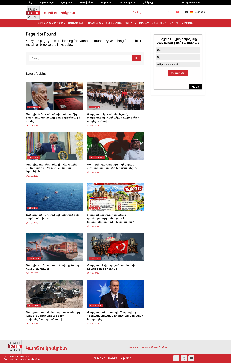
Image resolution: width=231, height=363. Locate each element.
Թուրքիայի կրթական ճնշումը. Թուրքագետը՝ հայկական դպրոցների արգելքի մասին (113, 117)
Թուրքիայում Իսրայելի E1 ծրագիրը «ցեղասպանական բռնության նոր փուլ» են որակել (115, 315)
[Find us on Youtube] (191, 358)
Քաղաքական (95, 22)
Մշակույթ (159, 22)
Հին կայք (147, 2)
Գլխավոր (94, 107)
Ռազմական (75, 22)
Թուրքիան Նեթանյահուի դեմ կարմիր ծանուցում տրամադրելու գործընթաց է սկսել (53, 117)
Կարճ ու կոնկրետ (149, 346)
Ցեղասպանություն (51, 22)
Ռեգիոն (130, 22)
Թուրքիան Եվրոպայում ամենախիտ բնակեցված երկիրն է (112, 267)
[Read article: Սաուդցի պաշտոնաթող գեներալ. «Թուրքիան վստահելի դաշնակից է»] (115, 146)
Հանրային (67, 2)
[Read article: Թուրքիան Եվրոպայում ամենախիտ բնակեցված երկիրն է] (115, 247)
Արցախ (144, 22)
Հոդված (187, 22)
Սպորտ (174, 22)
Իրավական (87, 2)
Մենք (29, 2)
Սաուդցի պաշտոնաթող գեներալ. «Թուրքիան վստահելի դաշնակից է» (112, 166)
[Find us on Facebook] (176, 358)
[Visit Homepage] (33, 11)
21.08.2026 (94, 172)
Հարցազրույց (127, 2)
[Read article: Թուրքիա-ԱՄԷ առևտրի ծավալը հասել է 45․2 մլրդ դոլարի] (54, 247)
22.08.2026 (33, 125)
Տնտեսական (114, 22)
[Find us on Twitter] (184, 358)
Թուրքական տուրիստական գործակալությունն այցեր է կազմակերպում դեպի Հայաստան (111, 218)
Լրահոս (132, 346)
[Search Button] (168, 11)
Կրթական (107, 2)
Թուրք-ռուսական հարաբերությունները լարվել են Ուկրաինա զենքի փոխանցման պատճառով (53, 315)
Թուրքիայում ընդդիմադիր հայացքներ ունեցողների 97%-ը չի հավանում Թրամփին (52, 168)
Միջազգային (46, 2)
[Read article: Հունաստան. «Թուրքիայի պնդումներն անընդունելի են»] (54, 197)
